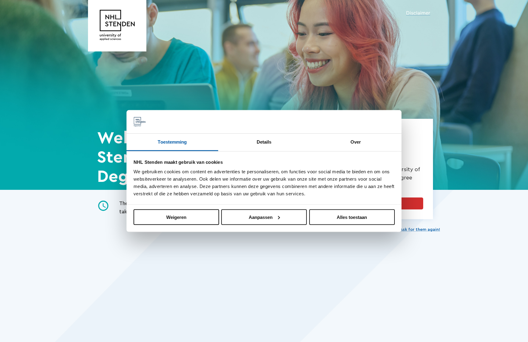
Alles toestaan (352, 217)
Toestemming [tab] (172, 142)
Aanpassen (261, 217)
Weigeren (176, 217)
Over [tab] (355, 142)
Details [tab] (264, 142)
